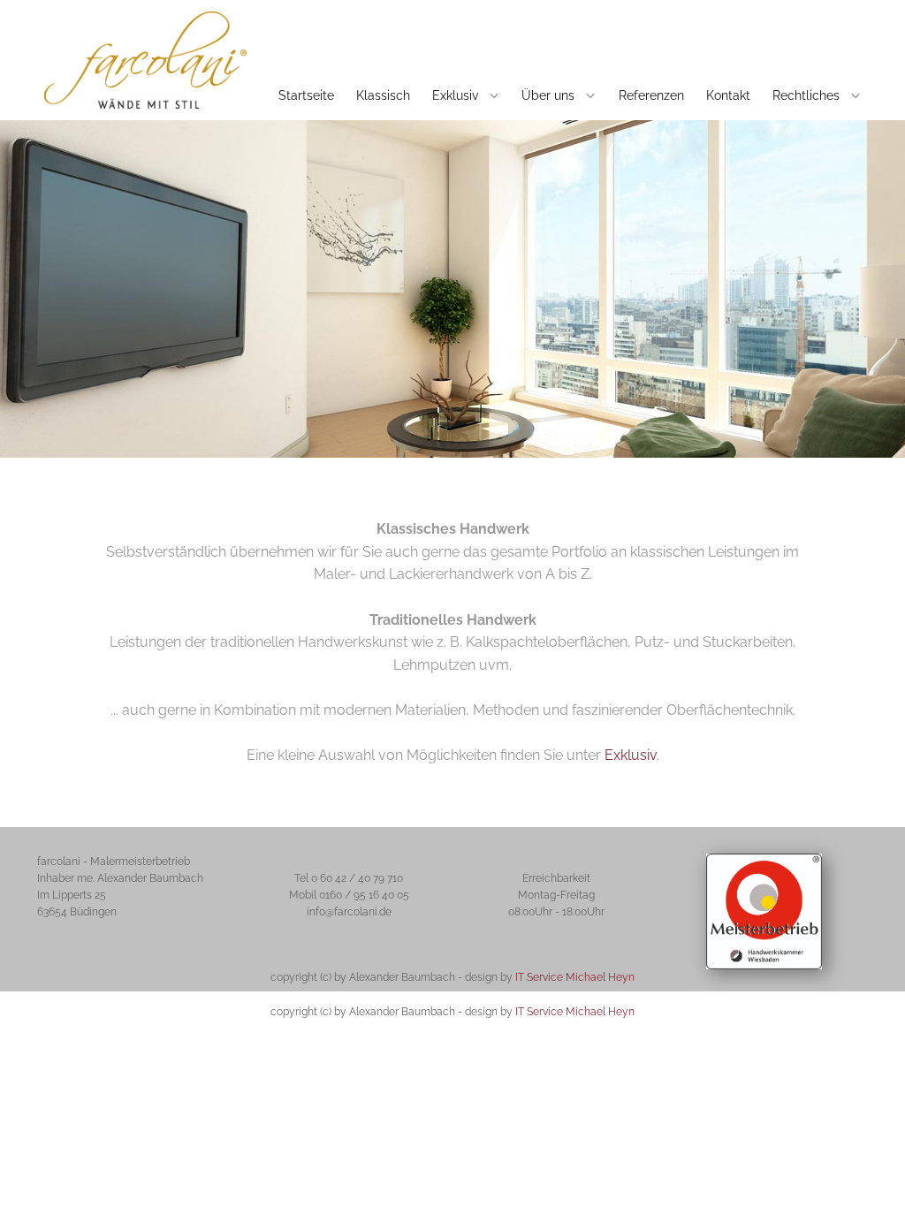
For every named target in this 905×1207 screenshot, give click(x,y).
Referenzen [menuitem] (651, 95)
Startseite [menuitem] (306, 95)
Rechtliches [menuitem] (806, 95)
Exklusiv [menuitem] (455, 95)
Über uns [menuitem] (547, 95)
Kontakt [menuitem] (728, 95)
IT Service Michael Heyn (575, 977)
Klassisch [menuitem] (383, 95)
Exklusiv (631, 755)
